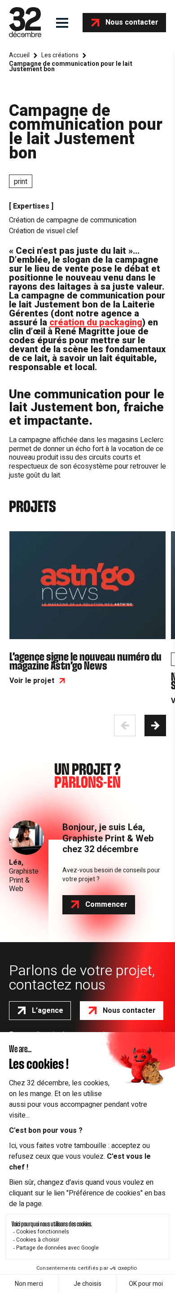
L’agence (47, 1010)
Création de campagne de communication (72, 220)
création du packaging (95, 322)
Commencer (106, 904)
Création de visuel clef (44, 231)
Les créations (60, 55)
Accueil (19, 55)
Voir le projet (31, 680)
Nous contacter (131, 22)
